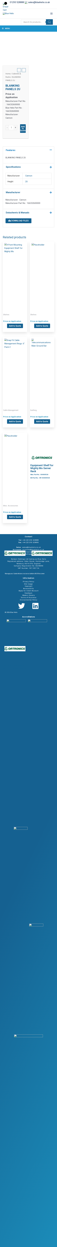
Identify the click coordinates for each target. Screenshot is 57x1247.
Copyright (28, 586)
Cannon (28, 175)
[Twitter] (21, 605)
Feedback (28, 593)
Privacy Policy (28, 582)
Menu (7, 28)
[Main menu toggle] (51, 13)
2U (26, 181)
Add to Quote (23, 129)
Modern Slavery (28, 595)
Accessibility (28, 588)
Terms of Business (28, 597)
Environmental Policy (28, 600)
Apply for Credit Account (28, 591)
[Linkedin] (35, 605)
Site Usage (28, 584)
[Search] (49, 22)
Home (8, 74)
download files (20, 220)
